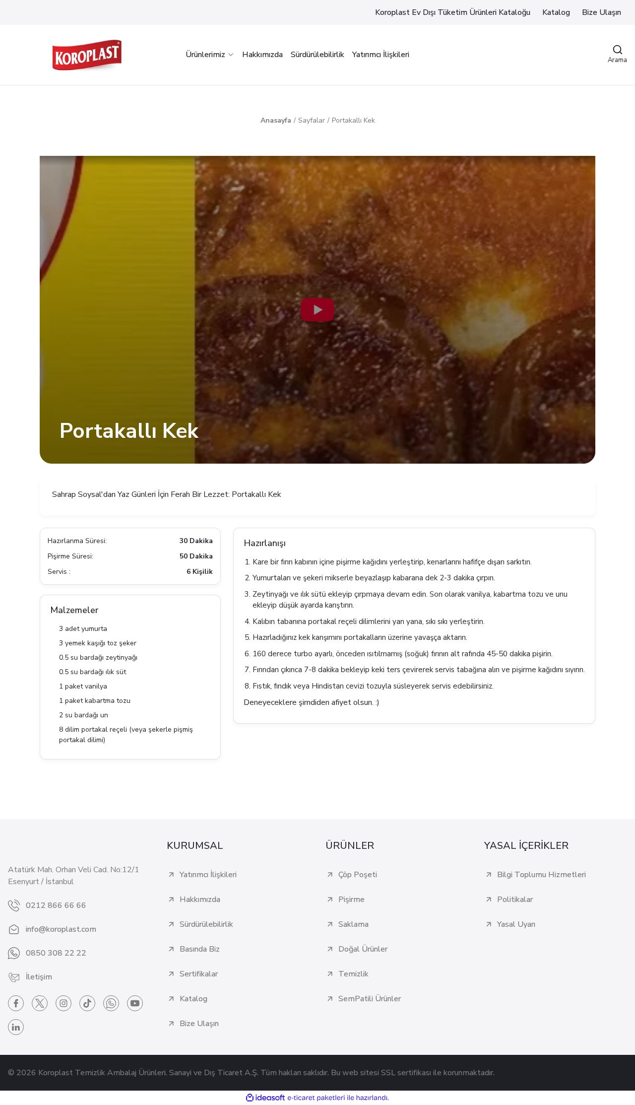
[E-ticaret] (316, 1098)
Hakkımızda (200, 899)
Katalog (193, 998)
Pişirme (351, 899)
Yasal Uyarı (516, 924)
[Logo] (87, 55)
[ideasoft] (265, 1098)
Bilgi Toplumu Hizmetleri (541, 874)
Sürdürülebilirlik (206, 924)
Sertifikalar (199, 973)
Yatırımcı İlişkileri (208, 874)
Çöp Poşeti (357, 874)
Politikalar (515, 899)
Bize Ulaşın (199, 1023)
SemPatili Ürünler (369, 998)
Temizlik (353, 973)
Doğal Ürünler (362, 949)
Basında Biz (200, 949)
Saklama (353, 924)
